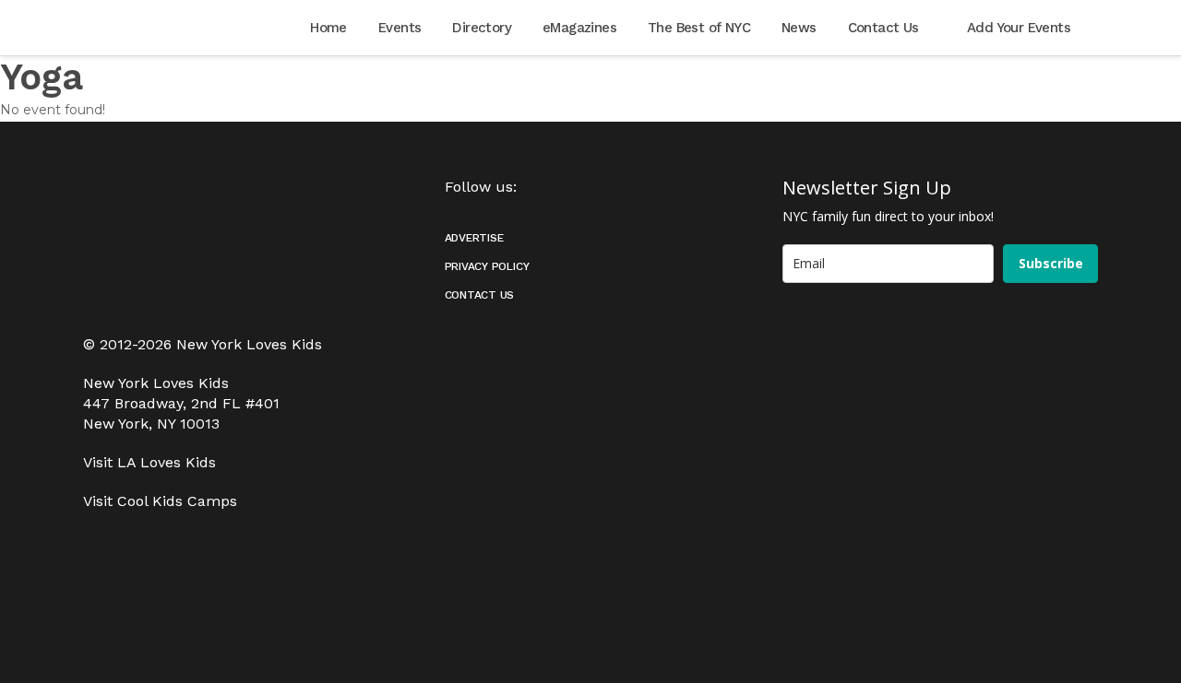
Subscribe (1051, 263)
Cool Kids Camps (177, 501)
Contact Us (480, 295)
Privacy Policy (487, 266)
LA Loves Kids (166, 462)
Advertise (474, 237)
